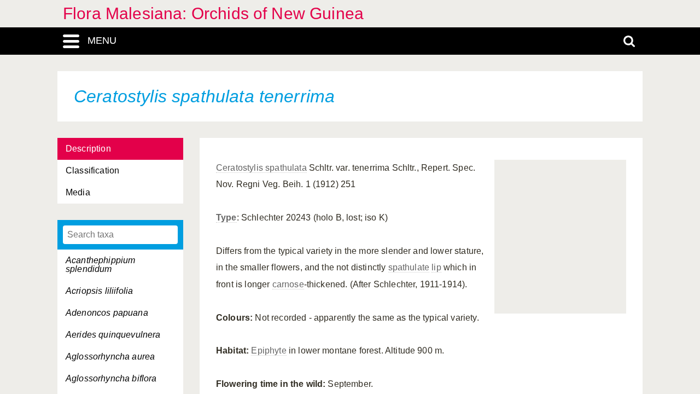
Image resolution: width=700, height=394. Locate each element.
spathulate (409, 267)
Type (226, 217)
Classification (92, 170)
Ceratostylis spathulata (261, 167)
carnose (288, 284)
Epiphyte (268, 350)
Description (88, 148)
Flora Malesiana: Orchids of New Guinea (213, 13)
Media (78, 192)
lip (436, 267)
